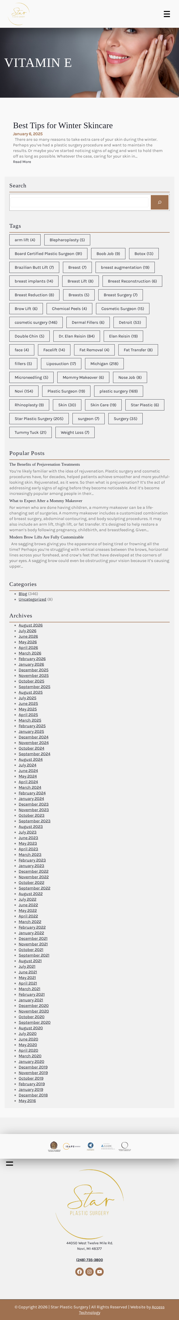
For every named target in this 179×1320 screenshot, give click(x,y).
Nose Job (130, 377)
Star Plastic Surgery (39, 418)
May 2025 (28, 709)
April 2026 (28, 647)
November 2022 (34, 876)
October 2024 (31, 748)
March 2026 (30, 653)
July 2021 (27, 966)
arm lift (25, 239)
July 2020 (28, 1033)
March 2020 (30, 1055)
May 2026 (28, 641)
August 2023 (31, 826)
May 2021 (27, 977)
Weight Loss (75, 432)
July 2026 (27, 630)
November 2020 (34, 1011)
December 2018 (33, 1095)
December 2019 (33, 1067)
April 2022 (28, 916)
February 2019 (32, 1083)
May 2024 (28, 776)
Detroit (130, 322)
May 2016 (27, 1100)
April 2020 (28, 1050)
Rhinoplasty (29, 404)
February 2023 (32, 860)
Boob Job (108, 253)
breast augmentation (125, 267)
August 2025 (31, 692)
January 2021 (31, 1000)
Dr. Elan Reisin (77, 336)
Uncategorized (32, 599)
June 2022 (28, 904)
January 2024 (31, 798)
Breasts (79, 294)
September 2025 (34, 686)
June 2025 (28, 703)
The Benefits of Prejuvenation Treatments (44, 464)
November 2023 (34, 809)
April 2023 (28, 848)
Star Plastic (145, 404)
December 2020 (34, 1005)
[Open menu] (167, 14)
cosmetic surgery (36, 322)
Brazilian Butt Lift (34, 267)
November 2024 (34, 742)
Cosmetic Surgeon (122, 308)
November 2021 (33, 944)
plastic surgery (119, 391)
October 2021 (31, 949)
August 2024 (31, 759)
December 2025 (33, 669)
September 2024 (34, 753)
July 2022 (27, 899)
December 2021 (33, 938)
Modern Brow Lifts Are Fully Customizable (46, 537)
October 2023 (32, 815)
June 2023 (28, 837)
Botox (143, 253)
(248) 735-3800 (89, 1260)
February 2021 (32, 994)
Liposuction (61, 363)
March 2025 (30, 720)
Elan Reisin (123, 336)
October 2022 (31, 882)
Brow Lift (26, 308)
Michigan (104, 363)
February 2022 (32, 927)
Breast (77, 267)
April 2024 (28, 781)
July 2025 (27, 697)
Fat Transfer (138, 349)
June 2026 (28, 636)
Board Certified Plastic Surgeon (48, 253)
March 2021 (29, 988)
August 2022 (31, 893)
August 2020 (31, 1027)
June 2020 (28, 1039)
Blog (23, 593)
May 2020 (28, 1044)
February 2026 (32, 658)
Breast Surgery (121, 294)
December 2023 (34, 804)
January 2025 (31, 731)
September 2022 (34, 888)
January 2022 (31, 932)
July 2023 (28, 832)
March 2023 (30, 854)
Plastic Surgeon (66, 391)
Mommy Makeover (83, 377)
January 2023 (31, 865)
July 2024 (27, 765)
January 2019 (31, 1089)
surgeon (88, 418)
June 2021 (28, 972)
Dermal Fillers (88, 322)
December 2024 (33, 737)
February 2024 (32, 793)
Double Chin (29, 336)
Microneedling (31, 377)
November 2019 (33, 1072)
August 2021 (30, 960)
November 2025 (34, 675)
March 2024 (30, 787)
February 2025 (32, 725)
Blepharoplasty (67, 239)
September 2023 (35, 821)
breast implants (34, 281)
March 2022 (30, 921)
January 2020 (31, 1061)
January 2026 (31, 664)
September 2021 (34, 955)
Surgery (125, 418)
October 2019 (31, 1078)
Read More (22, 162)
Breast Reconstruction (132, 281)
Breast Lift (80, 281)
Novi (24, 391)
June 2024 (28, 770)
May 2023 (28, 843)
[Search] (160, 202)
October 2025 (31, 681)
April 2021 (28, 983)
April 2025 (28, 714)
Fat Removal (94, 349)
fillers (23, 363)
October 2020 (32, 1016)
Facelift (54, 349)
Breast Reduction (34, 294)
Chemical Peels (69, 308)
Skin (67, 404)
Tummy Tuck (30, 432)
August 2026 (31, 625)
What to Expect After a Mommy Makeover (45, 500)
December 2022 (33, 871)
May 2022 (28, 910)
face (22, 349)
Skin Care (103, 404)
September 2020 (35, 1022)
